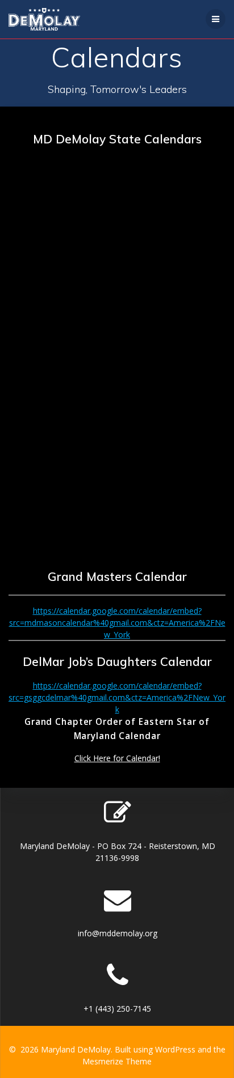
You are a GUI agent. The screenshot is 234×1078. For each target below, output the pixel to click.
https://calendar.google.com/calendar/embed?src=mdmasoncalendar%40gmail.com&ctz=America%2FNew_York (117, 622)
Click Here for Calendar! (117, 758)
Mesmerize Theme (117, 1061)
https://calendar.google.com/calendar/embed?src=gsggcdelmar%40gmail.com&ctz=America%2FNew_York (117, 697)
